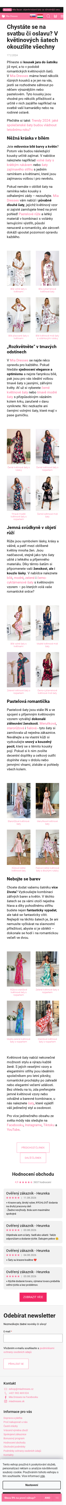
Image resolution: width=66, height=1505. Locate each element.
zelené (30, 578)
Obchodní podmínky (14, 1446)
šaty (31, 1103)
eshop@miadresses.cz (21, 1389)
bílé (9, 578)
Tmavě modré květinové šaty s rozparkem (19, 517)
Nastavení (31, 1485)
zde (42, 1476)
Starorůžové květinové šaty (18, 822)
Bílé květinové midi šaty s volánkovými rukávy (47, 337)
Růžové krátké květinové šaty (19, 869)
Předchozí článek (33, 1147)
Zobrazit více (33, 1297)
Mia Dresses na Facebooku (23, 1397)
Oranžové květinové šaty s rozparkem (47, 1040)
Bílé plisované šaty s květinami (18, 337)
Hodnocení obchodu (33, 1174)
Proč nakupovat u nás (15, 1422)
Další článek (33, 1157)
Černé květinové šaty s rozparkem (47, 468)
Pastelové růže (29, 214)
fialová (32, 728)
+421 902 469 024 (19, 1393)
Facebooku (15, 1125)
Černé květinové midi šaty (47, 515)
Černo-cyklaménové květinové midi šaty (47, 691)
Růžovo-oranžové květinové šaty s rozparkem (18, 992)
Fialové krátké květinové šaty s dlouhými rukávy (47, 869)
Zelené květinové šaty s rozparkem (18, 691)
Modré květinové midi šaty (47, 645)
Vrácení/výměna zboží (16, 1430)
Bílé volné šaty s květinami (19, 290)
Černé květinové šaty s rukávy (19, 468)
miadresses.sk (16, 1401)
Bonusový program (14, 1438)
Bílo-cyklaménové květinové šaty (47, 290)
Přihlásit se (16, 1363)
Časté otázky (11, 1426)
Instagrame (33, 1125)
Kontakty (9, 1454)
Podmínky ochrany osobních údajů (22, 1450)
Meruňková (48, 724)
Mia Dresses (19, 76)
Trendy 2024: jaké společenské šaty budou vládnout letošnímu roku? (32, 125)
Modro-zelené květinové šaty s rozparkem (18, 1040)
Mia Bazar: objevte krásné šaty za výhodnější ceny (32, 9)
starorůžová (15, 728)
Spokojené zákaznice (15, 1434)
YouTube (13, 1130)
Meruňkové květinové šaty (47, 822)
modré (19, 578)
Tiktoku (48, 1125)
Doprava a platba (13, 1418)
